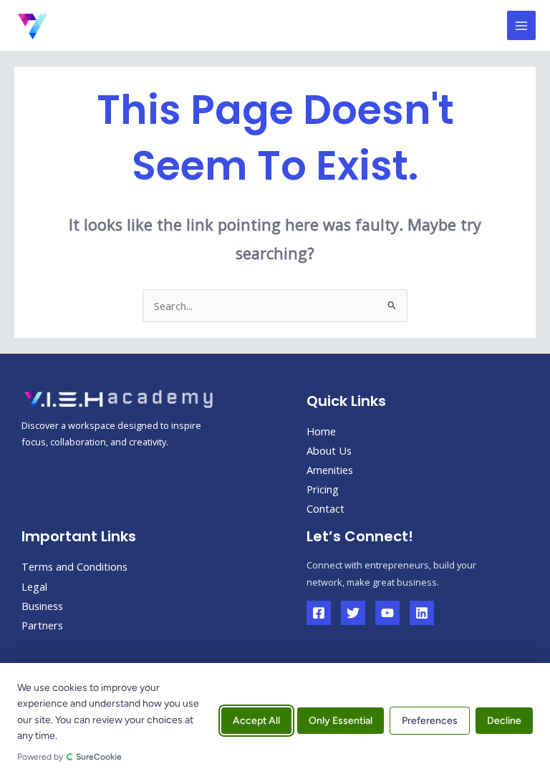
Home (321, 431)
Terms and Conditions (74, 566)
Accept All (256, 721)
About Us (329, 450)
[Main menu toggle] (521, 25)
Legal (34, 586)
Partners (42, 625)
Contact (325, 508)
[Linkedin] (422, 613)
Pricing (323, 489)
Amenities (330, 470)
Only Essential (340, 721)
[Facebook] (319, 613)
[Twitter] (353, 613)
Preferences (430, 721)
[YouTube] (387, 613)
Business (42, 606)
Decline (504, 721)
